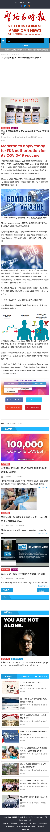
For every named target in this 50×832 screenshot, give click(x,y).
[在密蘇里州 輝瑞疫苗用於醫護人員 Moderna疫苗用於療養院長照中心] (18, 499)
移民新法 (23, 823)
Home (5, 823)
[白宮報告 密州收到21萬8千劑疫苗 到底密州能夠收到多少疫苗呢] (25, 447)
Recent (26, 676)
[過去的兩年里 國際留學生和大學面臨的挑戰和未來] (10, 769)
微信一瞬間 (43, 823)
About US (25, 829)
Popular (10, 676)
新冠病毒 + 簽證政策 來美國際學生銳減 (8, 590)
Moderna (13, 423)
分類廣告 (41, 826)
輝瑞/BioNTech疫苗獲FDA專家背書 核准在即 (23, 573)
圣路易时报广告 (17, 653)
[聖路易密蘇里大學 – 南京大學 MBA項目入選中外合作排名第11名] (10, 785)
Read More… (43, 487)
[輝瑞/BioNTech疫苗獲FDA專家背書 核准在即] (25, 552)
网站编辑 (20, 137)
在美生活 (14, 128)
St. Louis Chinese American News (25, 28)
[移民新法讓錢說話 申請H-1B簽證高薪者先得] (10, 720)
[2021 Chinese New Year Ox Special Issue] (10, 687)
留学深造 (33, 823)
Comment (42, 676)
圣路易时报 (5, 128)
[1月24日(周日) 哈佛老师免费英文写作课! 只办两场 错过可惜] (10, 752)
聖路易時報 (10, 826)
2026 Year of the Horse (26, 826)
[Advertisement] (25, 77)
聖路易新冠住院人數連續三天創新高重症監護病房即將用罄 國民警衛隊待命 (44, 590)
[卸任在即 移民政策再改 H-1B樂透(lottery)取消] (10, 736)
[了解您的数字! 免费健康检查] (25, 633)
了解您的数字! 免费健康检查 (12, 656)
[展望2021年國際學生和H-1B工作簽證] (10, 801)
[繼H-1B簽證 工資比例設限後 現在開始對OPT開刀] (10, 703)
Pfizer (20, 423)
